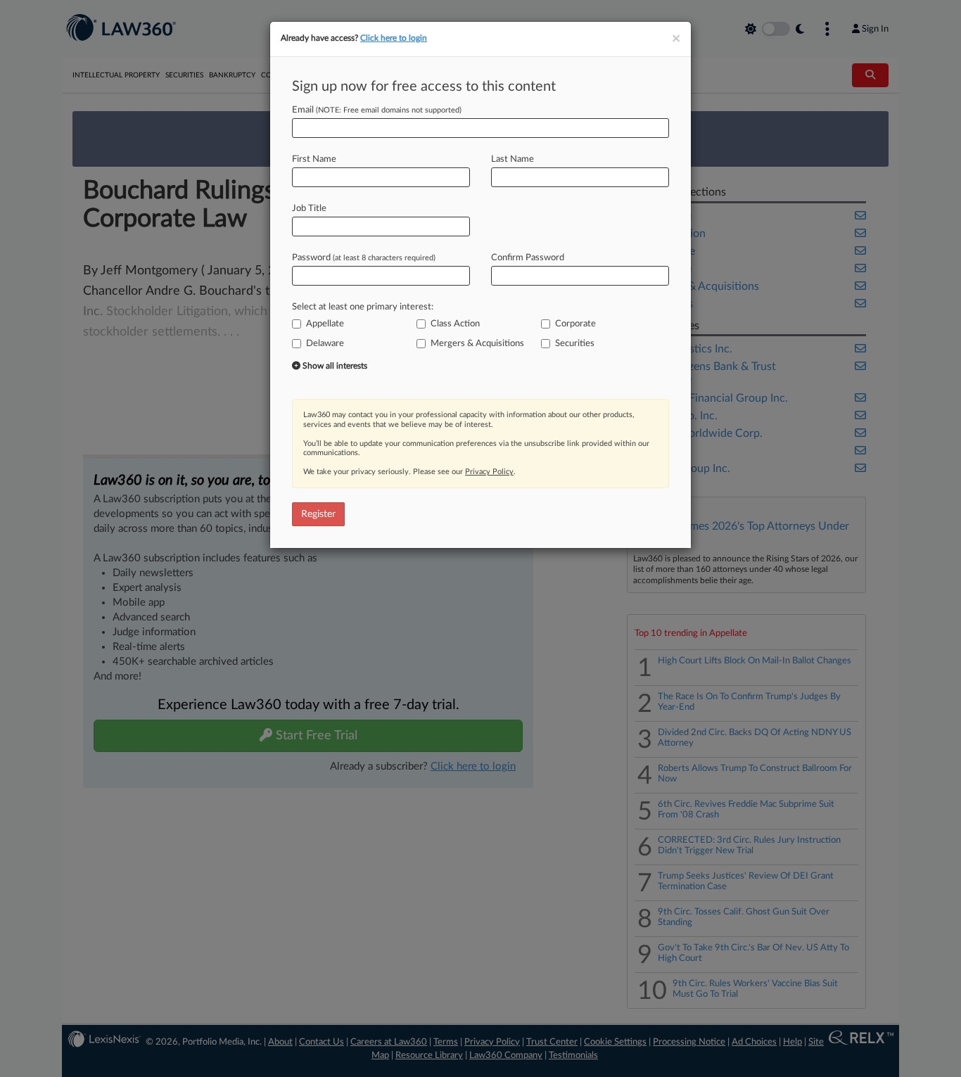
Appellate (325, 324)
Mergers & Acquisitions (477, 343)
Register (318, 514)
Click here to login (393, 38)
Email (377, 110)
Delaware (325, 343)
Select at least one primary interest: (362, 307)
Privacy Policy (489, 472)
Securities (574, 343)
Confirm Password (527, 257)
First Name (314, 159)
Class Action (455, 324)
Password (363, 257)
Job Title (309, 208)
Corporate (575, 324)
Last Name (512, 159)
